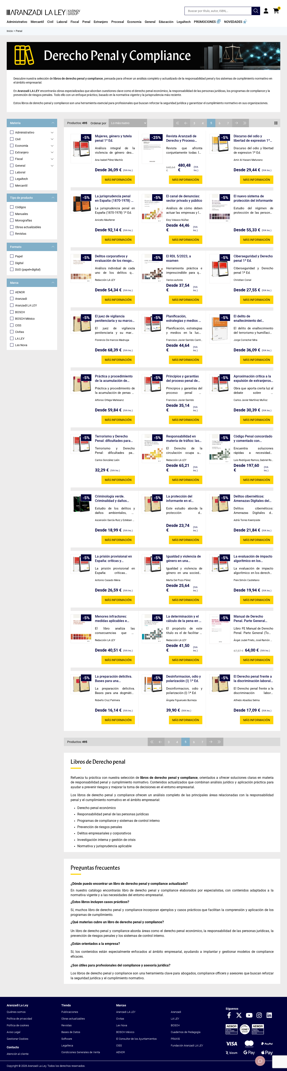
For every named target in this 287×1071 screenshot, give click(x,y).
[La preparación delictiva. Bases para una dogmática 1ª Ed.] (81, 684)
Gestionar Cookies (17, 1038)
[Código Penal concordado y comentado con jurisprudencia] (219, 449)
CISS (18, 325)
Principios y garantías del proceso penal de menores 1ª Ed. (182, 378)
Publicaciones (69, 1011)
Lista (276, 123)
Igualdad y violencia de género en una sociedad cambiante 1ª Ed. (183, 558)
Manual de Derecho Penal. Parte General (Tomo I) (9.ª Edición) (250, 618)
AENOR (20, 292)
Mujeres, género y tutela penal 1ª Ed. (113, 138)
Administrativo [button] (17, 22)
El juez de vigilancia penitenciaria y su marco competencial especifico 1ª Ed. (113, 318)
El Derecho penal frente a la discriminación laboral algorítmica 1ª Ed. (253, 678)
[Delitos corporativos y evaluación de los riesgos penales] (81, 268)
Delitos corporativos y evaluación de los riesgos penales (114, 258)
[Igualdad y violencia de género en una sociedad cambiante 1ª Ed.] (152, 564)
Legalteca (67, 1045)
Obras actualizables (28, 227)
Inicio (10, 31)
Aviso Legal (13, 1032)
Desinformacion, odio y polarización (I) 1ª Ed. (183, 678)
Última (245, 123)
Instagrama (259, 1015)
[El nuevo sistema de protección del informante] (219, 208)
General (20, 165)
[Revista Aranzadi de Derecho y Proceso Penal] (152, 149)
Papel (18, 256)
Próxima (236, 123)
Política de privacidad (19, 1018)
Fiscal (19, 159)
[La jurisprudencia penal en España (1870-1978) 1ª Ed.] (81, 204)
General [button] (150, 22)
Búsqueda (256, 11)
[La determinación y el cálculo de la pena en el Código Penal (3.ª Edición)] (152, 628)
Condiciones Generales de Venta (80, 1052)
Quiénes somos (16, 1011)
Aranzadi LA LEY (26, 305)
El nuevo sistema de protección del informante (253, 198)
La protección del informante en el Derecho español (179, 498)
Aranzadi (21, 298)
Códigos (20, 207)
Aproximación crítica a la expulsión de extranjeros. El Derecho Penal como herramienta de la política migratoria (253, 378)
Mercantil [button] (37, 22)
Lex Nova (21, 345)
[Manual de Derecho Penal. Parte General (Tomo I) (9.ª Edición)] (219, 629)
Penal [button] (86, 22)
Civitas (19, 332)
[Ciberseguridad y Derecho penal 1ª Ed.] (219, 268)
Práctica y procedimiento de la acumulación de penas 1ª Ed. (114, 378)
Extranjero (22, 152)
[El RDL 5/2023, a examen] (152, 268)
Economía (21, 145)
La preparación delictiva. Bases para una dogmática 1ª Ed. (113, 678)
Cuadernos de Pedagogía (185, 1032)
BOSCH (20, 312)
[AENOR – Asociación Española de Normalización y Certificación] (245, 1033)
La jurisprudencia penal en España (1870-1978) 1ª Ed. (114, 198)
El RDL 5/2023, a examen (178, 258)
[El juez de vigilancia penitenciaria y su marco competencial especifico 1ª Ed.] (81, 324)
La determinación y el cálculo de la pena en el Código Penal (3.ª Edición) (184, 618)
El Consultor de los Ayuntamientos (136, 1038)
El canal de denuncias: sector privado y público (184, 198)
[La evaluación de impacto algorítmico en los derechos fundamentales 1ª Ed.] (219, 564)
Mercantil (21, 185)
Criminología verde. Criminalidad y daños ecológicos (111, 498)
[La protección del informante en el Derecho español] (152, 504)
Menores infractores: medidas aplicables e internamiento (111, 618)
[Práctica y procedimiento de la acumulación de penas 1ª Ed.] (81, 384)
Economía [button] (134, 22)
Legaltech (21, 179)
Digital (19, 263)
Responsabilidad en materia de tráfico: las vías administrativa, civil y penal (184, 438)
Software (66, 1038)
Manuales (21, 214)
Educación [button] (166, 22)
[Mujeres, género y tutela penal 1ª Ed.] (81, 148)
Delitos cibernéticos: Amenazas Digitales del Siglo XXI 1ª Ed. (251, 498)
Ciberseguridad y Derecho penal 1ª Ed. (253, 258)
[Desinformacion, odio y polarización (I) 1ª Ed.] (152, 684)
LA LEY (19, 338)
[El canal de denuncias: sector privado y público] (152, 208)
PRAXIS (175, 1038)
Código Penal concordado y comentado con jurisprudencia (253, 438)
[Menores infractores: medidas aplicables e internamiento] (81, 628)
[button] (207, 22)
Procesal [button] (117, 22)
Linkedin (269, 1015)
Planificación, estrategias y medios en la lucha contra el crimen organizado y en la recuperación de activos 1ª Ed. (184, 318)
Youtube (249, 1015)
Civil (17, 139)
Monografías (23, 220)
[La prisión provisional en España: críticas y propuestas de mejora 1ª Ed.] (81, 564)
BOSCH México (25, 318)
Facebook (229, 1015)
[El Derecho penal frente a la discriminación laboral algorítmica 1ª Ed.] (219, 684)
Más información (118, 179)
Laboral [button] (62, 22)
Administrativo (24, 132)
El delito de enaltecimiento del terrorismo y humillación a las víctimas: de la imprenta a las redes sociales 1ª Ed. (253, 318)
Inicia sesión (266, 11)
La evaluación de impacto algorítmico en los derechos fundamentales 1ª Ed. (253, 558)
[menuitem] (17, 22)
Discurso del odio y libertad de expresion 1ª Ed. (252, 138)
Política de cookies (18, 1025)
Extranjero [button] (101, 22)
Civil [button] (50, 22)
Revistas (20, 233)
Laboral (20, 172)
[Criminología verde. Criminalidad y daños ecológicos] (81, 504)
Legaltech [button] (184, 22)
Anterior (186, 123)
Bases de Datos (70, 1032)
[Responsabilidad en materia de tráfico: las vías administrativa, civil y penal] (152, 448)
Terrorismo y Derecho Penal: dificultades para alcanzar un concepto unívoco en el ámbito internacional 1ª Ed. (112, 438)
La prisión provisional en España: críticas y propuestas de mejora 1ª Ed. (113, 558)
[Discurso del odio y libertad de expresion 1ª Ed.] (219, 144)
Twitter (239, 1015)
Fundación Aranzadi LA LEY (187, 1045)
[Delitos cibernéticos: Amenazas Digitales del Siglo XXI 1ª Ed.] (219, 504)
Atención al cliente (18, 1053)
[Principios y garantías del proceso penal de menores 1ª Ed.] (152, 384)
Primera (177, 123)
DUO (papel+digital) (28, 269)
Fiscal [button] (75, 22)
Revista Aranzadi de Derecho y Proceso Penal (181, 138)
